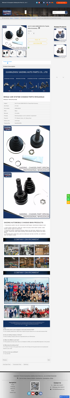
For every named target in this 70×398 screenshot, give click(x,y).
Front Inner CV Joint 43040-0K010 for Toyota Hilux (60, 41)
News (12, 390)
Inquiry (36, 39)
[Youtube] (39, 2)
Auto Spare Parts (6, 364)
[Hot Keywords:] (66, 12)
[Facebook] (44, 2)
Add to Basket (36, 43)
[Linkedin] (37, 2)
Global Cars (13, 392)
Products (13, 386)
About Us (12, 388)
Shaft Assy (26, 364)
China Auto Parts (61, 2)
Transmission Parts (17, 364)
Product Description (7, 61)
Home (12, 384)
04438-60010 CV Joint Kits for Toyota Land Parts (60, 57)
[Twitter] (41, 2)
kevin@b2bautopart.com (58, 389)
